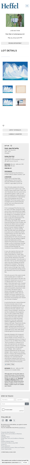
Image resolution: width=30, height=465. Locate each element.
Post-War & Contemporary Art (15, 34)
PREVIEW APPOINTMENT (15, 43)
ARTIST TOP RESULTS (15, 130)
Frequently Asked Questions (8, 432)
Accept (25, 462)
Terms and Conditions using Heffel (9, 443)
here (19, 462)
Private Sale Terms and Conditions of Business (12, 438)
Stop (12, 364)
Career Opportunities (6, 449)
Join (27, 404)
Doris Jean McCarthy (12, 148)
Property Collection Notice (7, 441)
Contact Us (4, 444)
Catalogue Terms (5, 437)
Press (2, 440)
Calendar (3, 435)
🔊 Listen (7, 364)
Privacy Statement (5, 446)
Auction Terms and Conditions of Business (11, 433)
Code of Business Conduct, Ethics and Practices (13, 447)
